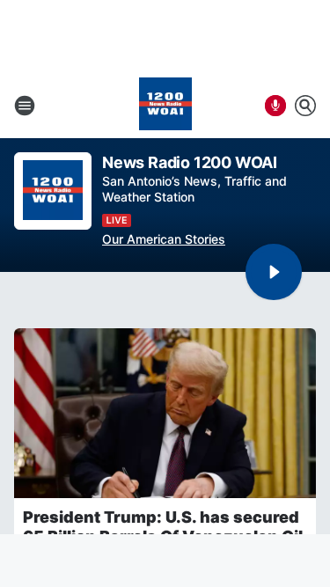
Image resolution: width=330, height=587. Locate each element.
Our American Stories (163, 238)
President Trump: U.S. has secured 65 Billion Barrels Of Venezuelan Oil (163, 527)
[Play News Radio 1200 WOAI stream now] (53, 191)
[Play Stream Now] (274, 272)
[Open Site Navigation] (24, 105)
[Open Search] (305, 105)
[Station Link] (165, 105)
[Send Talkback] (275, 105)
